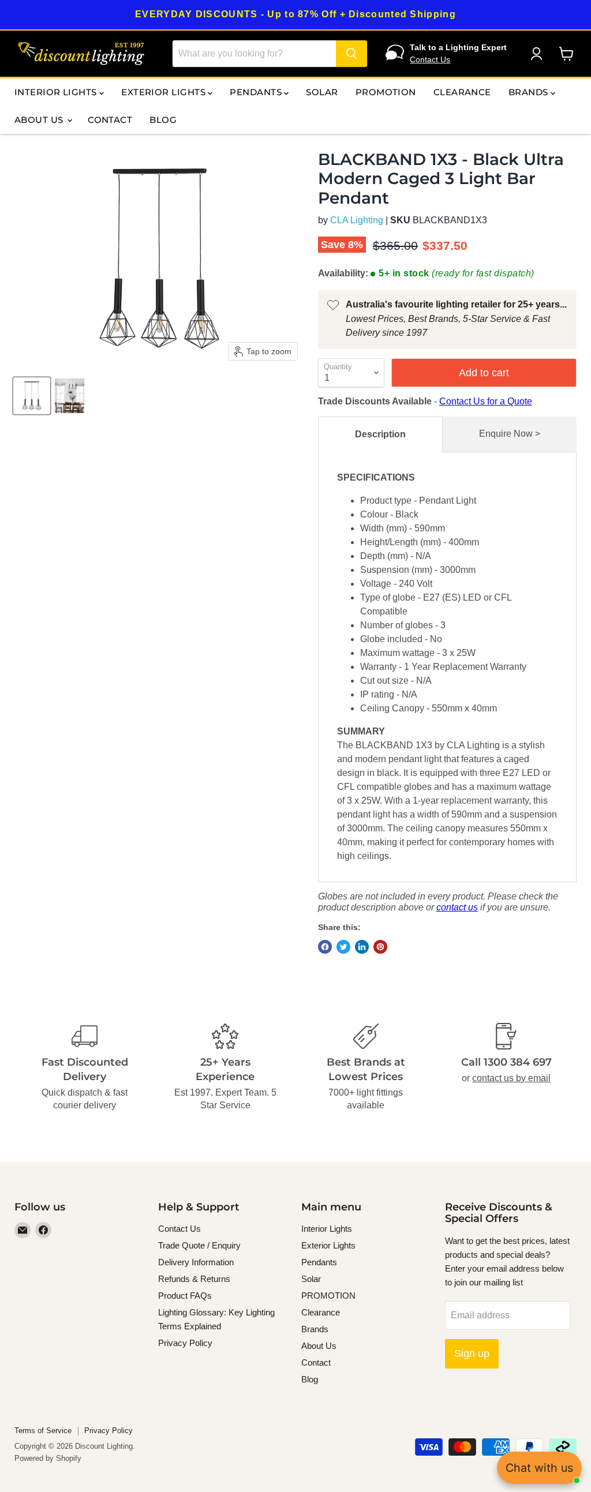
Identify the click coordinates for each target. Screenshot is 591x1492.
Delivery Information (196, 1262)
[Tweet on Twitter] (343, 947)
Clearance (462, 92)
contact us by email (511, 1078)
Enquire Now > (509, 433)
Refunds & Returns (194, 1279)
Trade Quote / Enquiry (199, 1245)
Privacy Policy (185, 1343)
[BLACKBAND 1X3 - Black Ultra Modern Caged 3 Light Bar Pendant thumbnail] (69, 395)
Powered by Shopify (47, 1458)
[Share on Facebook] (325, 947)
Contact (110, 119)
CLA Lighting (356, 220)
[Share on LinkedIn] (362, 947)
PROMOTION (386, 92)
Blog (163, 119)
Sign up (471, 1353)
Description (380, 434)
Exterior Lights (164, 92)
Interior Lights (56, 92)
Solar (322, 92)
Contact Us (430, 59)
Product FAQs (185, 1295)
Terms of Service (43, 1430)
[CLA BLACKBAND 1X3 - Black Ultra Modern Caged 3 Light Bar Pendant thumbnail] (31, 395)
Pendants (257, 92)
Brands (529, 92)
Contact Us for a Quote (485, 401)
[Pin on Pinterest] (380, 947)
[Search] (351, 53)
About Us (40, 119)
